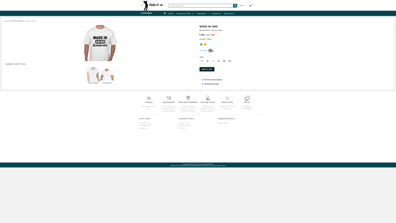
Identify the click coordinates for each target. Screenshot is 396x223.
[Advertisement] (198, 147)
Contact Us (216, 13)
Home (171, 13)
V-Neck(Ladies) (93, 83)
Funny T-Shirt (31, 21)
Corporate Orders (223, 123)
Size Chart (181, 128)
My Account (228, 13)
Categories (146, 13)
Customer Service (184, 125)
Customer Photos (184, 123)
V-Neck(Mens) (107, 83)
